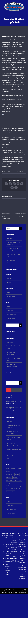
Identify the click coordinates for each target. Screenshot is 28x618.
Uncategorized (10, 296)
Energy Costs (9, 471)
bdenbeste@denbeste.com (7, 561)
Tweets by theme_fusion (12, 377)
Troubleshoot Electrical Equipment (6, 215)
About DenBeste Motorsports (14, 542)
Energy (19, 468)
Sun (20, 489)
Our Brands (14, 558)
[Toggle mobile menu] (25, 13)
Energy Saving (9, 474)
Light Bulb (8, 477)
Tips (13, 491)
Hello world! (9, 238)
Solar (7, 489)
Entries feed (9, 310)
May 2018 (9, 278)
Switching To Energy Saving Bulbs (20, 214)
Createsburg (22, 592)
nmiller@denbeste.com (7, 558)
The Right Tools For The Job (13, 401)
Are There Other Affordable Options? (13, 408)
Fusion (17, 474)
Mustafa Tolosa (8, 172)
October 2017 (10, 282)
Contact (14, 560)
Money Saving (17, 480)
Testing (8, 491)
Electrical (13, 468)
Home (14, 538)
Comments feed (11, 314)
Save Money (18, 486)
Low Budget (9, 480)
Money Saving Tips (11, 483)
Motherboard (9, 486)
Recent (14, 390)
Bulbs (7, 468)
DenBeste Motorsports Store (14, 554)
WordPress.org (10, 318)
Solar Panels (14, 489)
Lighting (15, 477)
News (23, 172)
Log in (8, 306)
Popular (8, 390)
